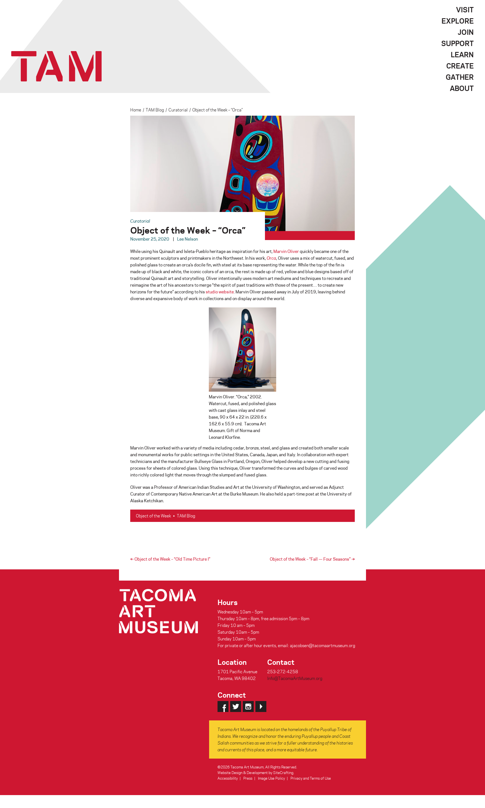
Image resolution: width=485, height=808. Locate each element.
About (462, 88)
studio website (220, 292)
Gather (460, 76)
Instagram (248, 706)
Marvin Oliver (286, 251)
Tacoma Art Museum (56, 66)
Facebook (223, 706)
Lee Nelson (187, 239)
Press (247, 778)
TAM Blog (155, 110)
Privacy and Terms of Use (310, 778)
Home (135, 110)
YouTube (260, 706)
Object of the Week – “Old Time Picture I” (170, 559)
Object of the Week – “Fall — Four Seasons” (312, 559)
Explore (457, 20)
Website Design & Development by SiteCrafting (255, 772)
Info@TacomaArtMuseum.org (294, 678)
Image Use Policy (271, 778)
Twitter (235, 706)
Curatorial (178, 110)
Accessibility (228, 778)
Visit (465, 9)
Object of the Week (153, 516)
